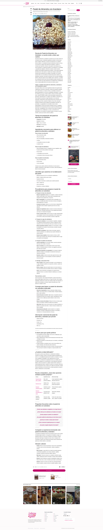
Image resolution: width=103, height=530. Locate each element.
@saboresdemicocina (74, 146)
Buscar (68, 8)
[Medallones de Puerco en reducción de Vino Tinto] (41, 476)
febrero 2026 (69, 49)
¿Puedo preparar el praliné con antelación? (49, 414)
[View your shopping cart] (81, 3)
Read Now (57, 0)
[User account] (79, 3)
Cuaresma (69, 93)
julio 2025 (69, 58)
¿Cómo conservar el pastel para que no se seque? (49, 422)
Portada (24, 6)
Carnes (69, 91)
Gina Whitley (69, 31)
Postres (36, 13)
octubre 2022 (69, 64)
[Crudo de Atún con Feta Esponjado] (70, 124)
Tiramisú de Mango (73, 31)
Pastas (69, 102)
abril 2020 (69, 78)
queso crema (46, 384)
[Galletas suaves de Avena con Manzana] (44, 495)
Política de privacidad (30, 528)
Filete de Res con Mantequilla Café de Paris (74, 20)
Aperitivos (69, 87)
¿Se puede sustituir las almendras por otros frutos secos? (49, 417)
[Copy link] (31, 15)
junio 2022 (69, 68)
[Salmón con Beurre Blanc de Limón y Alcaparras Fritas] (70, 136)
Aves (68, 88)
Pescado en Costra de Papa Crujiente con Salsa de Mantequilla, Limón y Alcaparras (74, 25)
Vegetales (69, 111)
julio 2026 (69, 43)
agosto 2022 (69, 67)
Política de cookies (36, 528)
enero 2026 (69, 50)
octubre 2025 (69, 54)
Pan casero (69, 101)
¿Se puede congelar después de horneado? (49, 425)
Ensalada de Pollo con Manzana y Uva (51, 0)
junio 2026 (69, 44)
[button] (100, 1)
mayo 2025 (69, 59)
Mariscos (69, 97)
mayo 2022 (69, 69)
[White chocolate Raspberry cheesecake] (58, 495)
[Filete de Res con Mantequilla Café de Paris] (70, 130)
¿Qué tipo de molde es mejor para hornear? (49, 419)
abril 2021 (69, 72)
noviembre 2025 (70, 53)
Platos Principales (70, 105)
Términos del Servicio (42, 528)
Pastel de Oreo (38, 383)
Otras (26, 6)
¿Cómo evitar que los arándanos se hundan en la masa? (49, 411)
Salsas (69, 107)
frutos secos (42, 93)
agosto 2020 (69, 73)
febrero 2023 (69, 63)
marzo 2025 (69, 62)
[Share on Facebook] (31, 9)
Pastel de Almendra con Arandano (74, 35)
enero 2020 (69, 82)
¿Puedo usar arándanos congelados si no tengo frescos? (49, 409)
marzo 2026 (69, 48)
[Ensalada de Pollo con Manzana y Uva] (70, 118)
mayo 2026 (69, 45)
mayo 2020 (69, 77)
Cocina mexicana (70, 92)
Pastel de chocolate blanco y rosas (39, 392)
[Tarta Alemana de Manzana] (73, 495)
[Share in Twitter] (31, 11)
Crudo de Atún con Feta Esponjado (74, 18)
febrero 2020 (69, 81)
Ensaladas (69, 96)
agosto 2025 (69, 57)
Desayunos (46, 516)
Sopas (69, 110)
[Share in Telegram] (31, 13)
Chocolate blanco (47, 391)
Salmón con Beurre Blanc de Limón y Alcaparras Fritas (73, 23)
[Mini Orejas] (30, 495)
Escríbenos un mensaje (69, 520)
